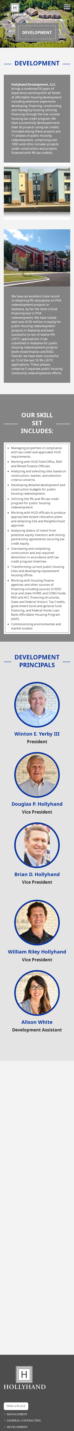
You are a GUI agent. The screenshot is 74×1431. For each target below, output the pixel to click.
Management (17, 1414)
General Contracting (24, 1420)
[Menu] (67, 6)
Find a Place (16, 1406)
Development (17, 1427)
